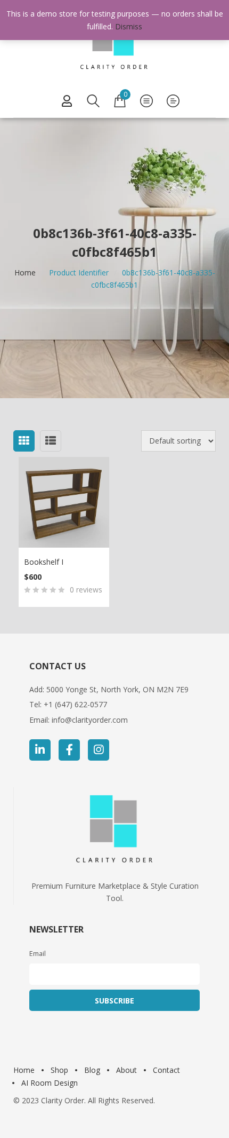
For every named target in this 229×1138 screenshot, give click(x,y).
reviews (86, 589)
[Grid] (24, 441)
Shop (59, 1070)
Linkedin (40, 750)
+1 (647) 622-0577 (75, 704)
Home (25, 272)
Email (37, 953)
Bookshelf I (43, 562)
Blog (92, 1070)
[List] (50, 441)
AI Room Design (49, 1083)
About (126, 1070)
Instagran (98, 750)
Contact (166, 1070)
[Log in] (67, 101)
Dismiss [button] (128, 26)
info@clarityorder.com (90, 720)
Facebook (69, 750)
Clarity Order (62, 1100)
